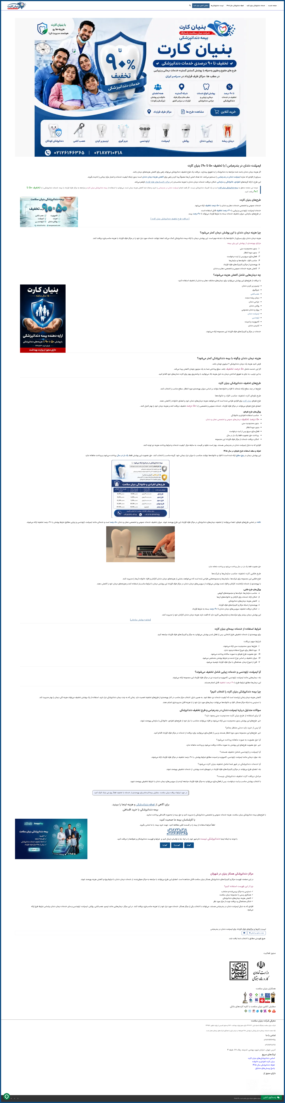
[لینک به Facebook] (14, 1098)
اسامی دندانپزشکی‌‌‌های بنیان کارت (261, 1058)
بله (188, 845)
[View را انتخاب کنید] (244, 933)
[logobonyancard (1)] (16, 5)
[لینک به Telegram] (11, 1098)
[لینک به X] (17, 1098)
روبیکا (176, 845)
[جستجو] (190, 5)
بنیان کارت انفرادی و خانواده (263, 1061)
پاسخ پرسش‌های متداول (265, 1068)
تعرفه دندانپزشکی (145, 805)
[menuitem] (272, 5)
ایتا (163, 845)
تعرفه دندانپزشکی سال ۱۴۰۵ (263, 1064)
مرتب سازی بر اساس (257, 933)
